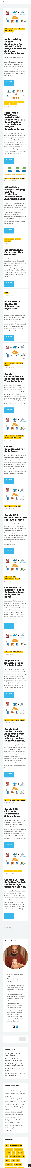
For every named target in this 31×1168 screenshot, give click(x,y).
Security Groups (9, 578)
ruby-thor (7, 241)
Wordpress (13, 104)
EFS (7, 1156)
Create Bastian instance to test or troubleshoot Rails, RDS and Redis (14, 592)
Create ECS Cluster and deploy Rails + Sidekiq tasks (12, 812)
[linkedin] (17, 1027)
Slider (7, 104)
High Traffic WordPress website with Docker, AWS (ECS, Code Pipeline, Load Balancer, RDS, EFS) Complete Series (15, 120)
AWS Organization (14, 178)
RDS (6, 30)
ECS (19, 28)
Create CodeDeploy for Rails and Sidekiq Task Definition (14, 377)
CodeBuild (11, 363)
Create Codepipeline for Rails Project (14, 449)
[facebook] (14, 1027)
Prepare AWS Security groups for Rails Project (14, 663)
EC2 (14, 1153)
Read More (9, 81)
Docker (11, 28)
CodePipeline (19, 435)
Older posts (7, 927)
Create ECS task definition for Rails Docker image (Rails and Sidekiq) (15, 883)
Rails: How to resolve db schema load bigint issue (12, 305)
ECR (15, 28)
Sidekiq (11, 30)
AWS (6, 28)
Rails (23, 28)
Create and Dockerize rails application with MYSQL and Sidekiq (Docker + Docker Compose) (14, 735)
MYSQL (10, 506)
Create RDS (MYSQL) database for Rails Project (15, 517)
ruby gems (18, 239)
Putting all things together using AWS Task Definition (15, 1093)
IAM (17, 363)
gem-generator (9, 239)
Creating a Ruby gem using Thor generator (13, 252)
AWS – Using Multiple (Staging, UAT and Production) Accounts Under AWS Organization (15, 193)
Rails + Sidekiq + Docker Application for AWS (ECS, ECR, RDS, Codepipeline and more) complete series (15, 46)
